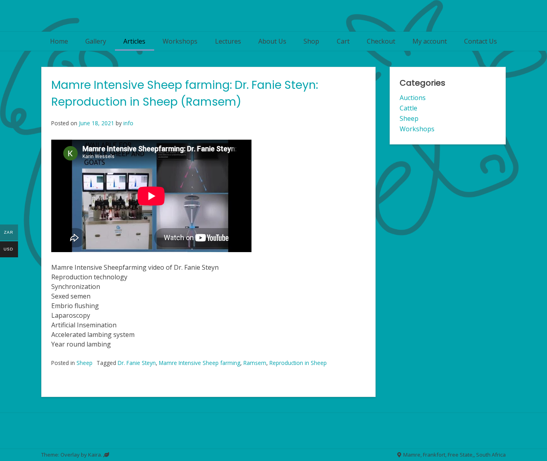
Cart (343, 41)
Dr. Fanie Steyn (137, 363)
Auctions (413, 97)
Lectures (228, 41)
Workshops (180, 41)
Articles (134, 41)
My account (429, 41)
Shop (311, 41)
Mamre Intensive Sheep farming (199, 363)
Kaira (94, 454)
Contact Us (480, 41)
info (128, 123)
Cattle (408, 108)
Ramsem (254, 363)
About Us (272, 41)
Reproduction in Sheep (298, 363)
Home (59, 41)
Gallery (95, 41)
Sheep (84, 363)
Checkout (381, 41)
